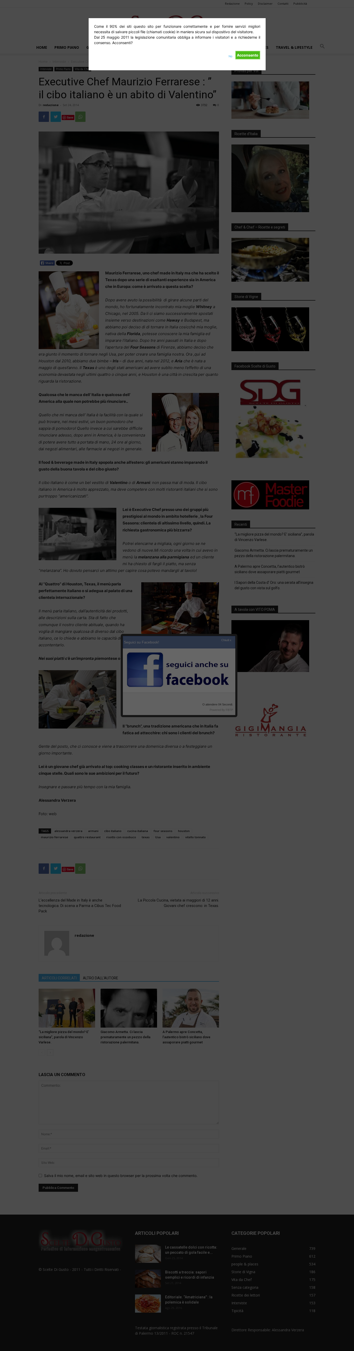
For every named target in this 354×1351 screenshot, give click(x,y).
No (230, 56)
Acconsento (247, 55)
